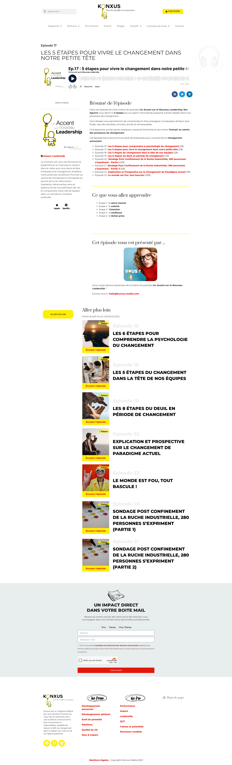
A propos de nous (157, 26)
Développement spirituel (96, 714)
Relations (87, 724)
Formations (91, 26)
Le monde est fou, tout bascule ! (126, 175)
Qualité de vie (90, 730)
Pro (104, 627)
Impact (47, 156)
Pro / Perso (125, 627)
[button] (175, 94)
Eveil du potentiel (92, 719)
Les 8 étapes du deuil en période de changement (136, 156)
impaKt (134, 26)
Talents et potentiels (132, 726)
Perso (112, 627)
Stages (120, 26)
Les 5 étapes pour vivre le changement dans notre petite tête (143, 149)
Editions (72, 26)
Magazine (53, 26)
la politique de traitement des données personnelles (116, 645)
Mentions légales (99, 760)
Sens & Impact (90, 735)
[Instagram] (54, 743)
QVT (122, 721)
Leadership (58, 156)
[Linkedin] (61, 743)
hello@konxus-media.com (124, 293)
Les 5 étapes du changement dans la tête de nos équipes (140, 152)
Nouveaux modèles (131, 731)
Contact (179, 26)
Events (107, 26)
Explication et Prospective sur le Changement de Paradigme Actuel (146, 172)
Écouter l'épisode (96, 350)
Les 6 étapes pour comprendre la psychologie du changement (143, 146)
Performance (127, 706)
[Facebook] (47, 743)
